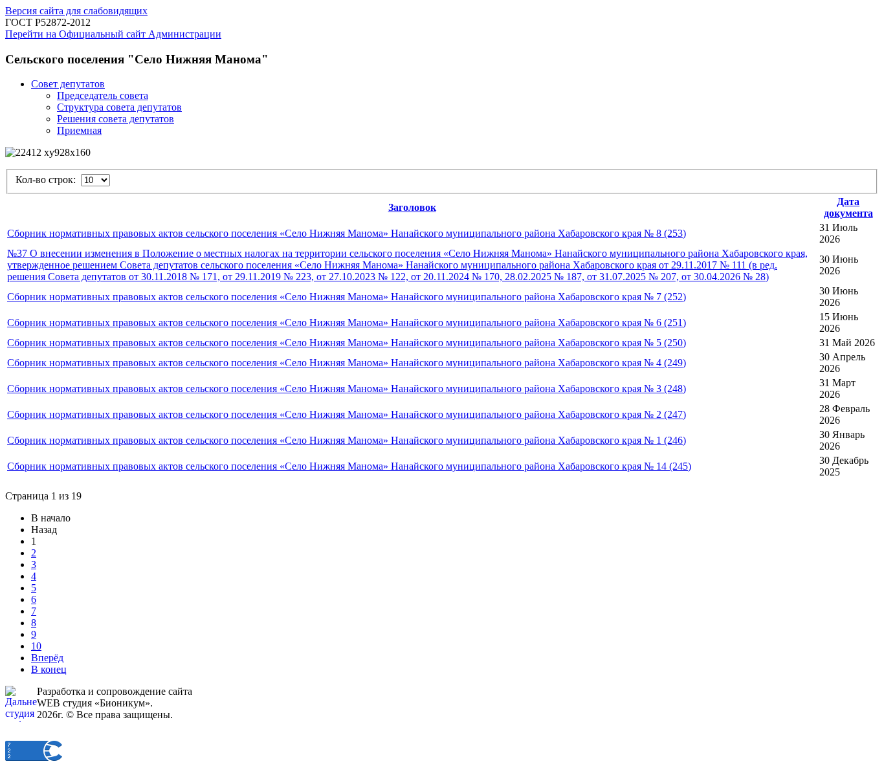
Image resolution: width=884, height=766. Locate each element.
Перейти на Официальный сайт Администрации (113, 33)
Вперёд (47, 657)
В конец (49, 669)
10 (36, 645)
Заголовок (412, 207)
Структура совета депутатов (119, 107)
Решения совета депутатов (115, 118)
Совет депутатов (68, 83)
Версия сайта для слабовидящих (76, 10)
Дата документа (848, 207)
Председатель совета (102, 95)
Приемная (79, 130)
